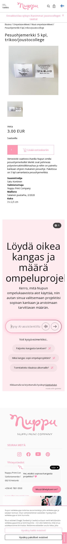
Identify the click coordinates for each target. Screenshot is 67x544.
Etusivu (8, 24)
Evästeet (64, 538)
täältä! (34, 19)
